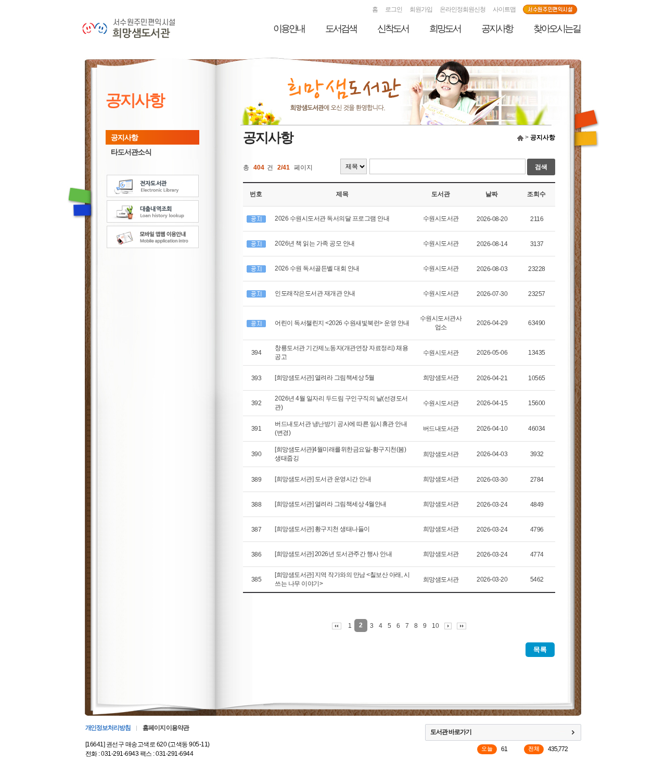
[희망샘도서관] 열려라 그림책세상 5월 (325, 377)
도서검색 (340, 28)
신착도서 (392, 28)
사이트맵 (504, 9)
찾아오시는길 (556, 28)
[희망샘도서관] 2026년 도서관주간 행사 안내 (333, 554)
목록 (540, 649)
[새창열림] (550, 10)
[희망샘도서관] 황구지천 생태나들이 (322, 529)
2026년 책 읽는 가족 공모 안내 (315, 243)
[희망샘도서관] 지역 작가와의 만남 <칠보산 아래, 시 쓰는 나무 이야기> (342, 579)
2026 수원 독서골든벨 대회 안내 (317, 268)
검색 (541, 167)
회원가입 (420, 9)
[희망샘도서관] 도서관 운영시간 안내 (323, 479)
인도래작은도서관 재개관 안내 (315, 293)
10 (435, 625)
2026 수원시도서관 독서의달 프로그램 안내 (332, 218)
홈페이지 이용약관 (166, 727)
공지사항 (497, 28)
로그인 (393, 9)
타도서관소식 (131, 152)
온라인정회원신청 (462, 9)
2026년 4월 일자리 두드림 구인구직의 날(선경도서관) (341, 403)
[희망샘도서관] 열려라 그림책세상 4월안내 (331, 504)
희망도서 (444, 28)
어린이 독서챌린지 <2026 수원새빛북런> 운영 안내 (342, 323)
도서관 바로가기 (450, 732)
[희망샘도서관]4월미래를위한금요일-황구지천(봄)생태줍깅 (340, 454)
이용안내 (288, 28)
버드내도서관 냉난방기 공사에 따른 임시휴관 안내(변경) (341, 428)
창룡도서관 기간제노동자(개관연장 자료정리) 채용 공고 (341, 352)
